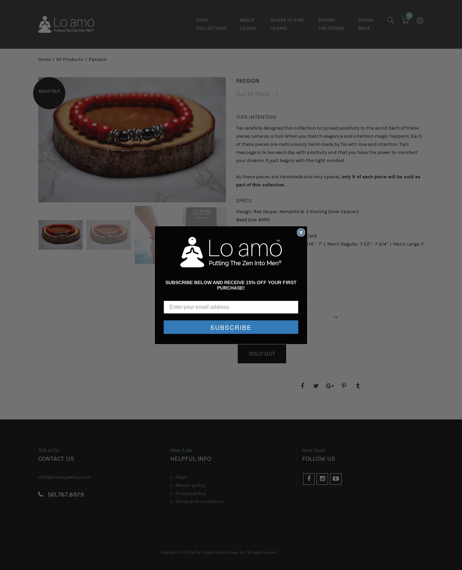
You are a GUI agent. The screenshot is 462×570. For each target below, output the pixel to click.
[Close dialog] (301, 232)
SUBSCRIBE (231, 327)
